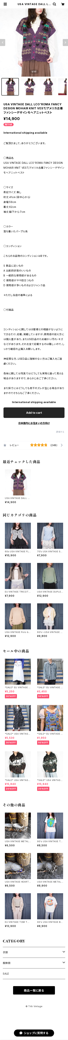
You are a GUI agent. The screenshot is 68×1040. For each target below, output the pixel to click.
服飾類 (6, 962)
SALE (6, 973)
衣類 (5, 952)
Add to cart (34, 412)
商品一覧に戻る (34, 990)
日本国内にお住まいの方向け (34, 423)
